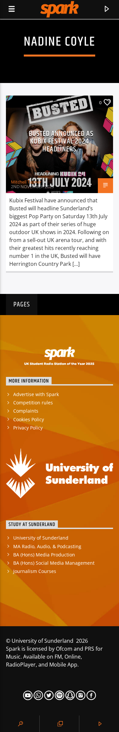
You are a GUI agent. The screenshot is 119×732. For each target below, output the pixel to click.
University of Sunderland (40, 538)
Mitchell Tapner (26, 182)
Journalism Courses (34, 571)
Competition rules (33, 402)
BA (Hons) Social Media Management (54, 563)
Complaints (25, 411)
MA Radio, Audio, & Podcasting (47, 546)
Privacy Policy (28, 428)
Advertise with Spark (36, 394)
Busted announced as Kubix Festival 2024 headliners (61, 141)
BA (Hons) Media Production (44, 554)
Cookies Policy (28, 419)
